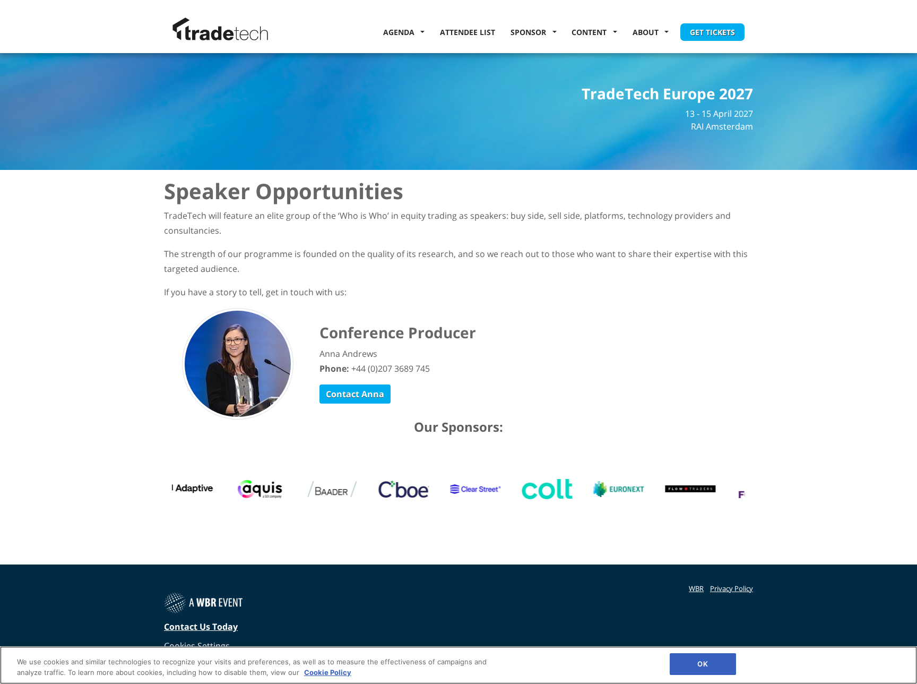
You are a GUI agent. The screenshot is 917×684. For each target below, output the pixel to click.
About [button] (648, 32)
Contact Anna (355, 394)
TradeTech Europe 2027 (667, 94)
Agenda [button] (401, 32)
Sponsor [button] (530, 32)
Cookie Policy (327, 672)
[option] (184, 489)
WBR (696, 588)
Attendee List (467, 32)
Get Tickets (712, 32)
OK (702, 664)
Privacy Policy (731, 588)
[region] (458, 665)
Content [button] (591, 32)
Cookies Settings (197, 646)
